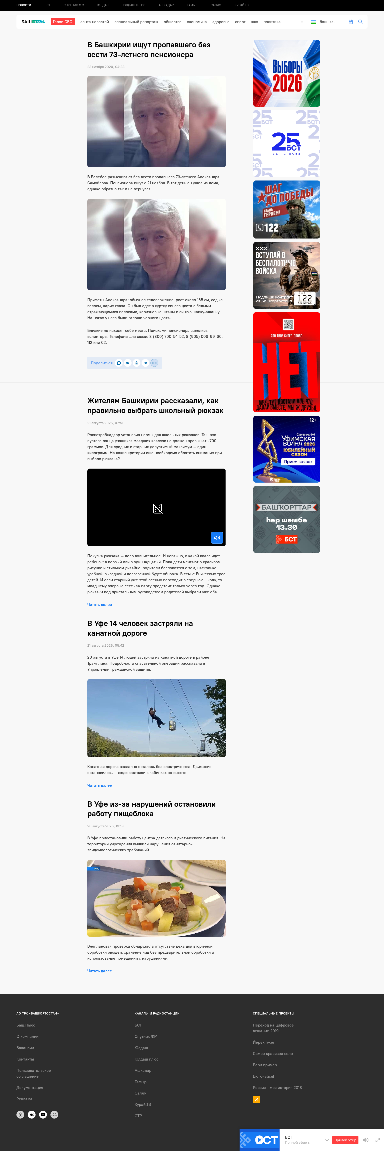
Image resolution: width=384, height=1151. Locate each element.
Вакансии (25, 1047)
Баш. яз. (327, 21)
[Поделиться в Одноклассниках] (136, 363)
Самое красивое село (273, 1053)
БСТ (47, 5)
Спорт (240, 21)
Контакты (25, 1059)
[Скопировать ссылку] (154, 363)
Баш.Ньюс (25, 1025)
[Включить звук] (217, 538)
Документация (29, 1087)
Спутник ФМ (74, 5)
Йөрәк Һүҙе (263, 1042)
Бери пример (265, 1065)
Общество (173, 21)
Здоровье (221, 21)
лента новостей (94, 21)
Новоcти (23, 5)
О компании (27, 1036)
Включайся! (263, 1076)
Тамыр (192, 5)
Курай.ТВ (242, 5)
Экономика (197, 21)
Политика (272, 21)
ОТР (138, 1115)
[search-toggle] (360, 22)
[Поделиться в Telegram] (145, 363)
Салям (216, 5)
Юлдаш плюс (134, 5)
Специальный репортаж (136, 21)
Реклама (24, 1099)
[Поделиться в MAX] (119, 363)
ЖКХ (254, 21)
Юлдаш (103, 5)
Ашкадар (166, 5)
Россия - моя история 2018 (277, 1087)
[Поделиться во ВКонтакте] (128, 363)
